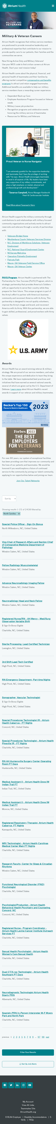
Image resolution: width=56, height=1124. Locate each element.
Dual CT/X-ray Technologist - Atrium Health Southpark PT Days (25, 973)
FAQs (31, 1120)
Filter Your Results (28, 1052)
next (47, 1037)
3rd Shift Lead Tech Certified (17, 662)
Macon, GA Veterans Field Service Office (26, 263)
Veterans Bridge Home (17, 236)
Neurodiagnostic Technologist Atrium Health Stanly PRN (25, 994)
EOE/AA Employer (13, 1117)
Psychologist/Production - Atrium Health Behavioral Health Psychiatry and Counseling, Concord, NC (26, 908)
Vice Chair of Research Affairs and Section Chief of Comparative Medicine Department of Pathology (27, 545)
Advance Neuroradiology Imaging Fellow (23, 583)
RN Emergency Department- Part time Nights (26, 680)
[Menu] (53, 6)
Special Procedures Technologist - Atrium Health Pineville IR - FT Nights (28, 742)
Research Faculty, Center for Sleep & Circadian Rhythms (27, 865)
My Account (28, 1102)
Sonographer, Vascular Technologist (21, 698)
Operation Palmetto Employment (22, 256)
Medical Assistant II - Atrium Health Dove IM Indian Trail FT (25, 783)
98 (43, 1037)
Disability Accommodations (35, 1117)
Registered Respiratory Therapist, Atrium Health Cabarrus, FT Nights (28, 824)
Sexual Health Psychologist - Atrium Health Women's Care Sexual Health (25, 953)
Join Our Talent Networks (28, 481)
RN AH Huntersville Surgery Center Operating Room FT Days (26, 762)
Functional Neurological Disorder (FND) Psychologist (23, 886)
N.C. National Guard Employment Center (25, 250)
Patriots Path (13, 260)
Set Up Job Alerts (29, 1064)
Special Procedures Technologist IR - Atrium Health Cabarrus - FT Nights (25, 721)
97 (39, 1037)
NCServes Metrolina (16, 253)
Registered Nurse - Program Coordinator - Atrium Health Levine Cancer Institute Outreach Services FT (27, 931)
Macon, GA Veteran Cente (19, 267)
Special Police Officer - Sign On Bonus (22, 524)
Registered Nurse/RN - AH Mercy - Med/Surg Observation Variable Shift (26, 620)
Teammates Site (28, 1109)
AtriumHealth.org (28, 1112)
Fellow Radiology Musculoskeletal (20, 565)
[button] (5, 1085)
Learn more (16, 389)
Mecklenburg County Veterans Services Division (29, 239)
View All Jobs (28, 1105)
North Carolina (10, 514)
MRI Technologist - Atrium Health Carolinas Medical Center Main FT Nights (25, 845)
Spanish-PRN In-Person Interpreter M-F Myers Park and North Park (27, 1014)
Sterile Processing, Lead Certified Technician (26, 644)
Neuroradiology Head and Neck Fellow (22, 601)
